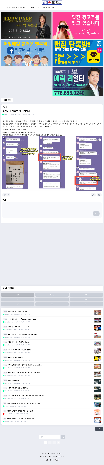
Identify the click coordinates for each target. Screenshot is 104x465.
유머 (86, 299)
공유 (93, 195)
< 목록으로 (7, 100)
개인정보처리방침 (58, 456)
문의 (53, 7)
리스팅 (22, 7)
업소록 (39, 7)
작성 (96, 213)
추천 (99, 195)
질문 (17, 304)
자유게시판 (46, 7)
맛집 (52, 299)
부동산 (52, 295)
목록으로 (6, 195)
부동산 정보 (11, 7)
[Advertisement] (26, 81)
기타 (86, 295)
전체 (17, 295)
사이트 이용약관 (45, 456)
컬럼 (17, 7)
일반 (17, 299)
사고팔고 (33, 7)
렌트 (27, 7)
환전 (86, 304)
